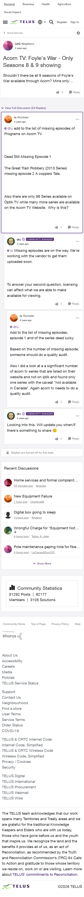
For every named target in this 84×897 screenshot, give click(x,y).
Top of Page (38, 624)
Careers (8, 666)
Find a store (11, 708)
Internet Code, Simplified (22, 745)
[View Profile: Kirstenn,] (8, 515)
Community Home (14, 624)
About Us (10, 655)
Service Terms (13, 719)
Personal (9, 4)
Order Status (12, 725)
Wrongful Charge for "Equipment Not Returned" (44, 528)
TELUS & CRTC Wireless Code (27, 750)
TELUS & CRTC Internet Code (27, 739)
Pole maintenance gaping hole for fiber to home (45, 547)
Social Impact (12, 12)
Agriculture (64, 4)
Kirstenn (37, 517)
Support (8, 692)
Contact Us (11, 697)
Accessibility (12, 661)
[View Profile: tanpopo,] (8, 483)
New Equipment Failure (33, 496)
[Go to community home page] (23, 22)
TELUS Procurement (19, 787)
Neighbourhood (15, 703)
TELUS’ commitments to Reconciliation (45, 874)
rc (15, 117)
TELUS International (18, 781)
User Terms (11, 714)
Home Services (15, 32)
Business (28, 4)
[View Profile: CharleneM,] (8, 499)
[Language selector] (42, 22)
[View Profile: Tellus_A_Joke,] (8, 530)
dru (10, 128)
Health (46, 4)
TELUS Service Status (20, 683)
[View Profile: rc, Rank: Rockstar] (8, 119)
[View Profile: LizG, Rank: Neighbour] (8, 46)
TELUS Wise (12, 798)
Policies (8, 677)
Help (77, 624)
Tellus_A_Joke (40, 536)
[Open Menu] (78, 33)
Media (7, 672)
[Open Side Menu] (5, 22)
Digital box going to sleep (35, 512)
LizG (18, 43)
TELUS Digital (13, 776)
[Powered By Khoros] (42, 635)
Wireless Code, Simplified (23, 756)
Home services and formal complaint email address (44, 480)
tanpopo (41, 485)
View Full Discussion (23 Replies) (25, 107)
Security (8, 767)
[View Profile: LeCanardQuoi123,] (8, 549)
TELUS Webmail (15, 792)
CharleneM (37, 501)
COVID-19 (10, 731)
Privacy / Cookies (16, 761)
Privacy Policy (60, 624)
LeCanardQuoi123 (43, 552)
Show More (44, 563)
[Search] (51, 22)
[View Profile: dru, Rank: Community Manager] (11, 241)
